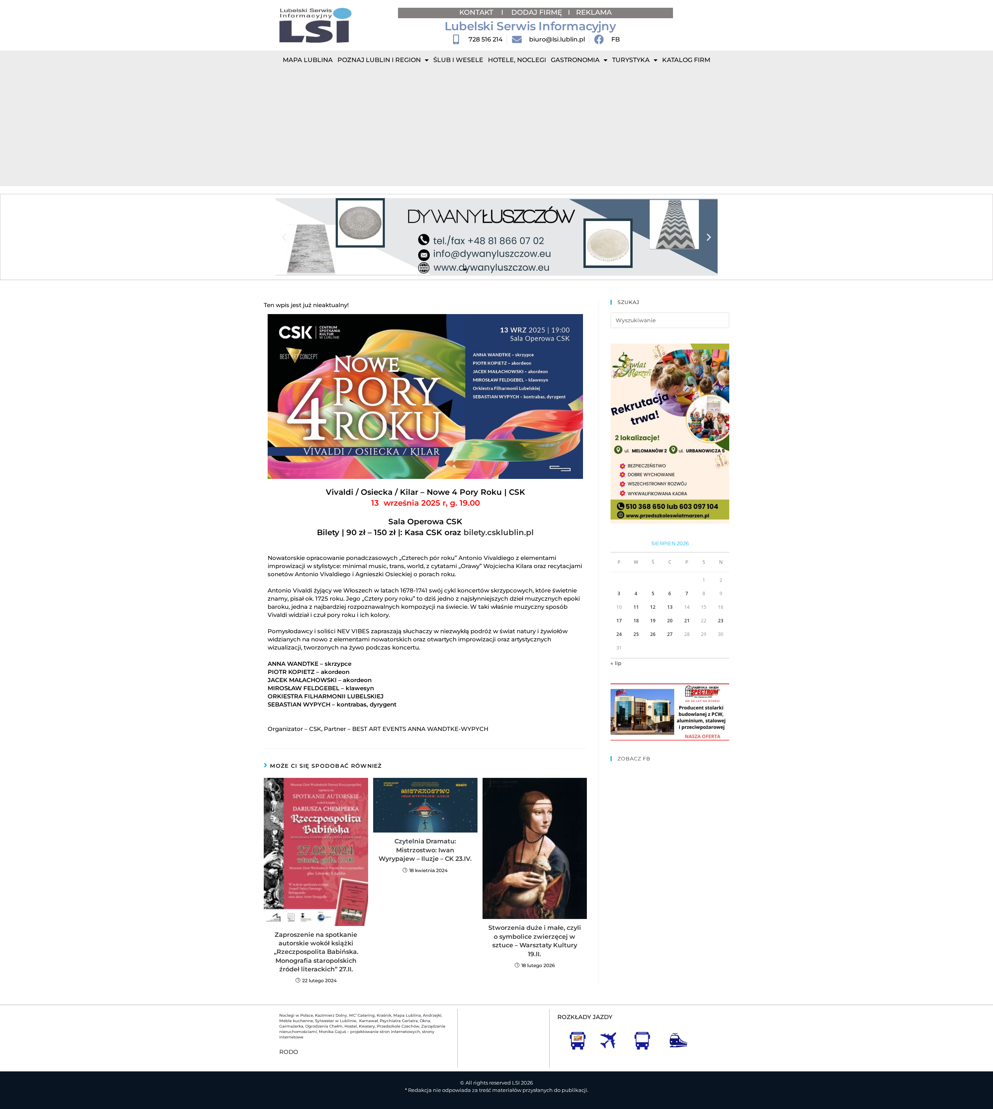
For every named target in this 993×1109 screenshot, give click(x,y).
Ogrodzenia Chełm (324, 1026)
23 (720, 620)
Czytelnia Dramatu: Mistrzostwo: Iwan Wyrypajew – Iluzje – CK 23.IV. (425, 850)
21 (687, 620)
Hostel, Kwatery (359, 1026)
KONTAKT (477, 12)
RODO (288, 1051)
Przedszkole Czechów (398, 1026)
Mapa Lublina (308, 60)
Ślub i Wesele (458, 60)
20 (670, 620)
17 (619, 620)
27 (670, 634)
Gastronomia (575, 60)
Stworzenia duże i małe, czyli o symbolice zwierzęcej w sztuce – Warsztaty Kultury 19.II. (534, 940)
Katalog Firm (686, 60)
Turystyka (631, 60)
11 (636, 607)
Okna (425, 1020)
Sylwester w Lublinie (335, 1020)
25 (636, 634)
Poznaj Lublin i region (379, 60)
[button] (284, 237)
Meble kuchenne (296, 1020)
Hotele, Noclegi (517, 60)
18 (636, 620)
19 (653, 620)
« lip (616, 663)
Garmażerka (291, 1026)
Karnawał (368, 1020)
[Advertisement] (496, 128)
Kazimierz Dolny (331, 1015)
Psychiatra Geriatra (399, 1020)
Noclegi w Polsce (296, 1015)
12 (653, 607)
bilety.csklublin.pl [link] (499, 532)
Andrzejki (432, 1015)
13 (670, 607)
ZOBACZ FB (634, 758)
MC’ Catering (362, 1015)
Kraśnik (384, 1015)
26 (653, 634)
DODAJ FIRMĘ (536, 12)
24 (619, 634)
